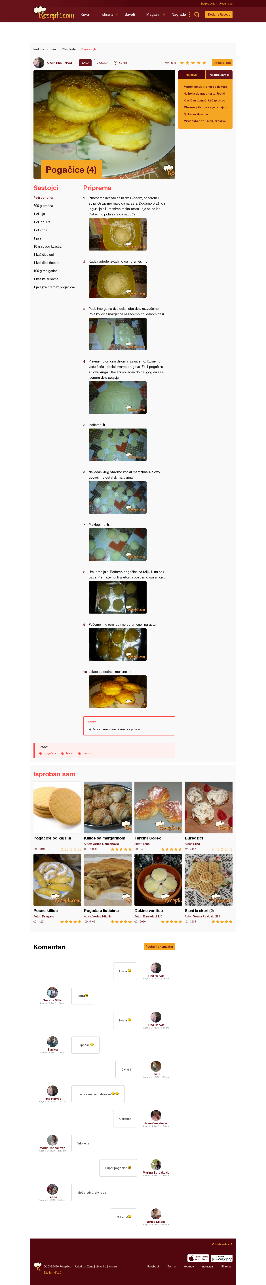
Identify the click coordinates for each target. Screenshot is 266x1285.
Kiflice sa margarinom (108, 816)
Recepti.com (54, 13)
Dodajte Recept (219, 14)
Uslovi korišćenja (84, 1266)
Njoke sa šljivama (196, 114)
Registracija (208, 3)
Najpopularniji (219, 74)
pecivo (87, 753)
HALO (57, 1272)
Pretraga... (196, 14)
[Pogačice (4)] (127, 234)
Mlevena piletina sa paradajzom (205, 107)
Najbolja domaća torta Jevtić (204, 93)
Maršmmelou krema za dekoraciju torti (205, 86)
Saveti (129, 14)
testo (69, 753)
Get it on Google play (222, 1258)
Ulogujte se (226, 3)
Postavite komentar (159, 946)
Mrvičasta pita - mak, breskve (205, 121)
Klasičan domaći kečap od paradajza (205, 100)
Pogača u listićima (108, 888)
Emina (156, 1074)
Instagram (208, 1266)
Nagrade (179, 14)
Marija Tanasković (52, 1148)
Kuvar (85, 14)
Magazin (153, 14)
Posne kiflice (57, 888)
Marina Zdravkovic (156, 1172)
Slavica (52, 1049)
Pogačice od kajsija (57, 816)
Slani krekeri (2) (209, 888)
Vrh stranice (220, 1244)
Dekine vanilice (158, 888)
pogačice (50, 753)
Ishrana (107, 14)
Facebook (153, 1266)
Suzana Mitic (52, 1000)
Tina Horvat (63, 63)
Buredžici (209, 816)
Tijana (52, 1197)
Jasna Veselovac (156, 1123)
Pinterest (227, 1266)
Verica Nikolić (156, 1221)
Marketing (101, 1266)
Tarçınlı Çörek (158, 816)
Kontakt (113, 1266)
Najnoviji (191, 74)
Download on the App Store (198, 1258)
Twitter (171, 1266)
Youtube (189, 1266)
